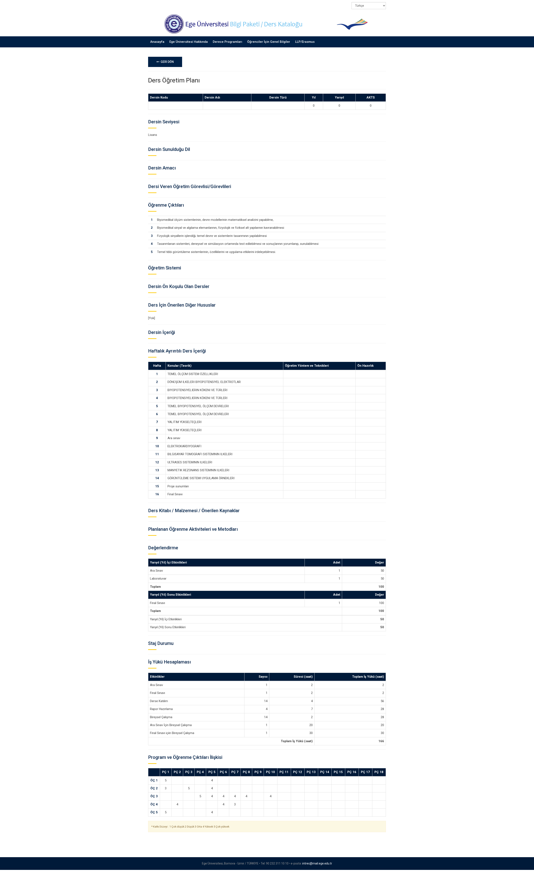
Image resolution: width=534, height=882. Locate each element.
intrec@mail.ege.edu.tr (317, 863)
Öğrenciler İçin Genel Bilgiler (268, 42)
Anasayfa (157, 42)
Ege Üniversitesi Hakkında (188, 42)
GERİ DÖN (166, 61)
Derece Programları (227, 42)
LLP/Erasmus (305, 42)
